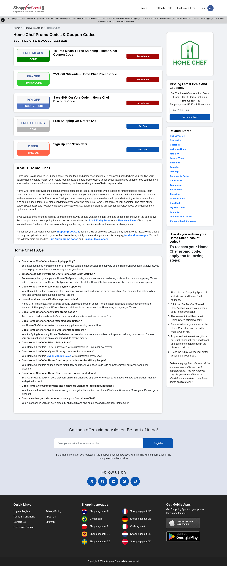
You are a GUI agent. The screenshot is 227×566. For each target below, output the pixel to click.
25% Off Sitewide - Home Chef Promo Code (85, 74)
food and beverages (136, 235)
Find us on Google (23, 527)
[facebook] (102, 481)
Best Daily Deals (163, 8)
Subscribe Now (190, 117)
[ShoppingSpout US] (28, 8)
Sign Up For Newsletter (70, 144)
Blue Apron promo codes (63, 239)
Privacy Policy (53, 511)
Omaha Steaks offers (96, 239)
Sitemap (50, 522)
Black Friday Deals (100, 220)
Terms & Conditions (24, 516)
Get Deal (143, 126)
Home (16, 28)
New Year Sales (127, 220)
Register (158, 443)
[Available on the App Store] (183, 523)
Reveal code (143, 56)
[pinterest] (124, 481)
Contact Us (19, 522)
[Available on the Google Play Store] (183, 536)
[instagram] (135, 481)
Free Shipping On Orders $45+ (75, 120)
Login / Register (22, 511)
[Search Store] (210, 8)
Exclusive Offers (186, 8)
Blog (202, 8)
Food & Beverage (33, 28)
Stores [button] (143, 8)
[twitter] (92, 481)
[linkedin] (113, 481)
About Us (51, 516)
